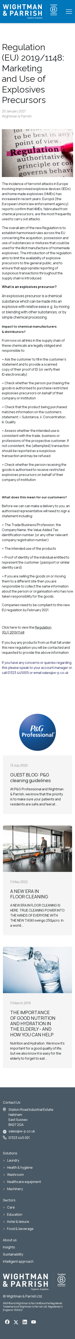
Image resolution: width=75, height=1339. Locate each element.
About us (10, 1240)
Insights (9, 1247)
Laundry (13, 1160)
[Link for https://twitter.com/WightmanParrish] (16, 1322)
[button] (69, 11)
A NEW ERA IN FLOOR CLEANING (29, 894)
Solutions (10, 1153)
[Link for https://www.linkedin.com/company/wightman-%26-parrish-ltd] (24, 1322)
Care (11, 1207)
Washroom (15, 1174)
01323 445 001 (19, 1137)
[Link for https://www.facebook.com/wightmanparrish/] (7, 1322)
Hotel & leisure (18, 1221)
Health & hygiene (20, 1167)
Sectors (9, 1200)
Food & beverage (20, 1228)
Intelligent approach (18, 1261)
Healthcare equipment (24, 1181)
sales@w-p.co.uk (22, 1131)
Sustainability (13, 1254)
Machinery (15, 1189)
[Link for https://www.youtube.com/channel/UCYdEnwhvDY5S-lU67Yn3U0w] (33, 1322)
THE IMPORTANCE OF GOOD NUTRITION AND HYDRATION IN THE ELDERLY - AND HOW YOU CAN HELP (32, 1023)
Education (14, 1214)
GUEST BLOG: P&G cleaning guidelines (30, 777)
